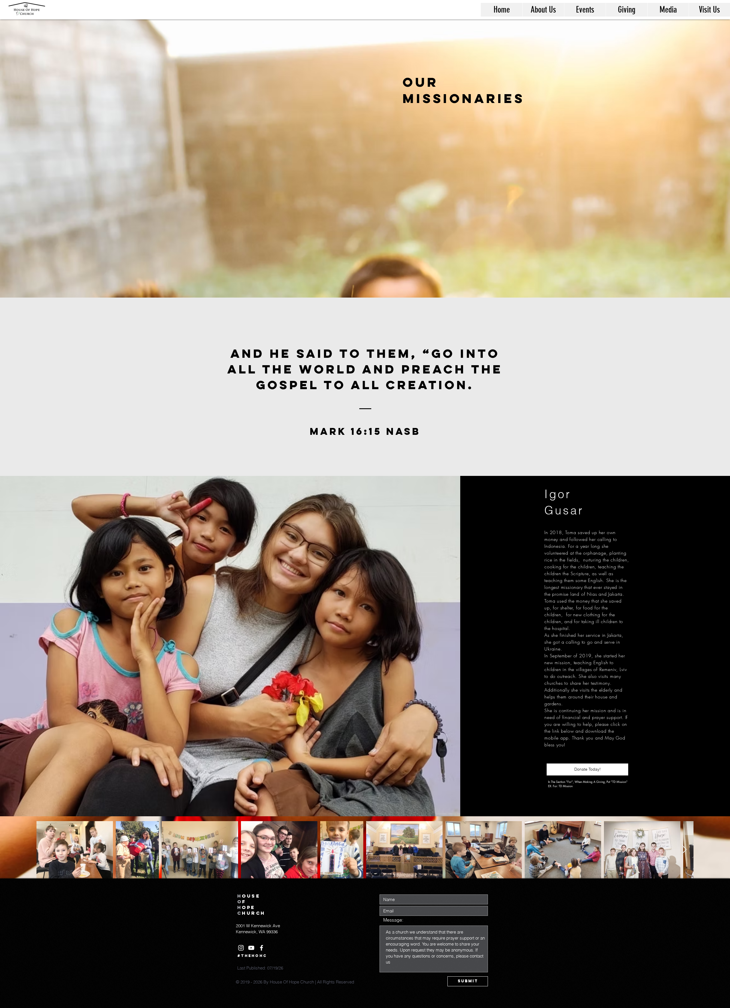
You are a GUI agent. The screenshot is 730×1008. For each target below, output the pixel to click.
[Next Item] (684, 850)
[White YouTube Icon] (251, 948)
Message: (393, 920)
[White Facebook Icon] (261, 948)
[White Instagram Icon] (241, 948)
